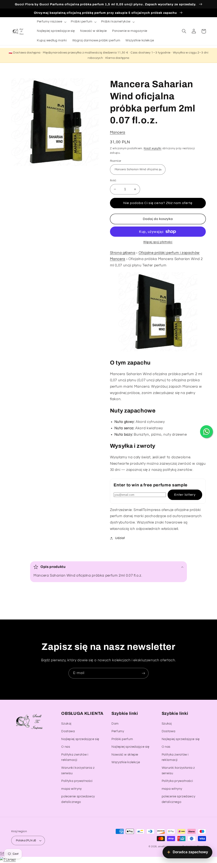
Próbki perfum (122, 739)
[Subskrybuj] (143, 673)
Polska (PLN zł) (26, 840)
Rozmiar (115, 160)
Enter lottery (185, 494)
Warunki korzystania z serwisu (78, 770)
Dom (115, 723)
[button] (51, 22)
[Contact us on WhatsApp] (206, 431)
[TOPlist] (8, 860)
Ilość (113, 180)
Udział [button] (120, 538)
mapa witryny (71, 788)
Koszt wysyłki (152, 148)
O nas (65, 746)
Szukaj (66, 723)
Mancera (117, 132)
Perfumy (117, 731)
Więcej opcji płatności (157, 242)
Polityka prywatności (77, 781)
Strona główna (122, 253)
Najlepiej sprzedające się (80, 739)
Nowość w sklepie (124, 754)
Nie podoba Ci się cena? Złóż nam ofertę (158, 203)
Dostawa (68, 731)
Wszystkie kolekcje (125, 762)
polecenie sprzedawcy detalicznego (78, 799)
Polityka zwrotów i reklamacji (74, 757)
